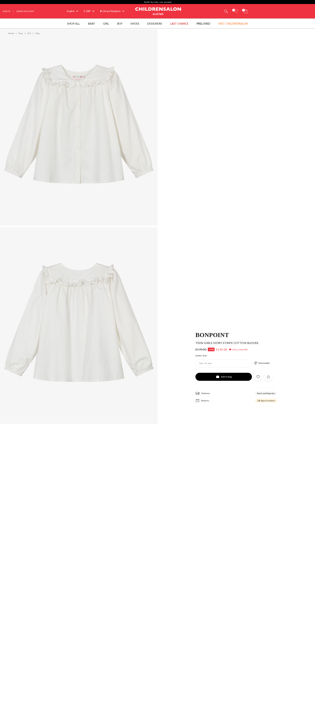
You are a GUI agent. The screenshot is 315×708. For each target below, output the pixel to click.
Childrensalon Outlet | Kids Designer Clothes (158, 10)
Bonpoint (212, 334)
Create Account (25, 11)
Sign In (6, 11)
